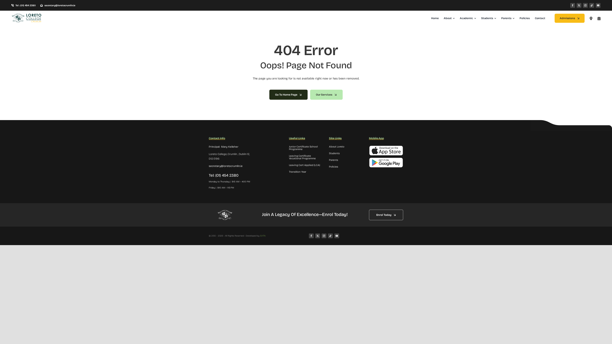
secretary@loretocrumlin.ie (226, 166)
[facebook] (572, 5)
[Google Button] (386, 158)
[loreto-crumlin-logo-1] (26, 14)
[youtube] (598, 5)
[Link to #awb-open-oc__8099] (599, 18)
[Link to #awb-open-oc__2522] (591, 18)
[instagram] (585, 5)
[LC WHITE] (225, 211)
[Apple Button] (386, 146)
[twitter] (579, 5)
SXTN (263, 235)
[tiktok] (591, 5)
